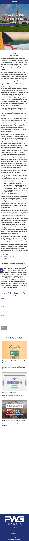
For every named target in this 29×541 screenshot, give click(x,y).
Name (2, 298)
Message (3, 315)
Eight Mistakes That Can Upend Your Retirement (13, 421)
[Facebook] (12, 527)
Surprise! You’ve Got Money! (9, 392)
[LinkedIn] (17, 527)
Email (2, 307)
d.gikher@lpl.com (14, 533)
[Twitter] (14, 527)
